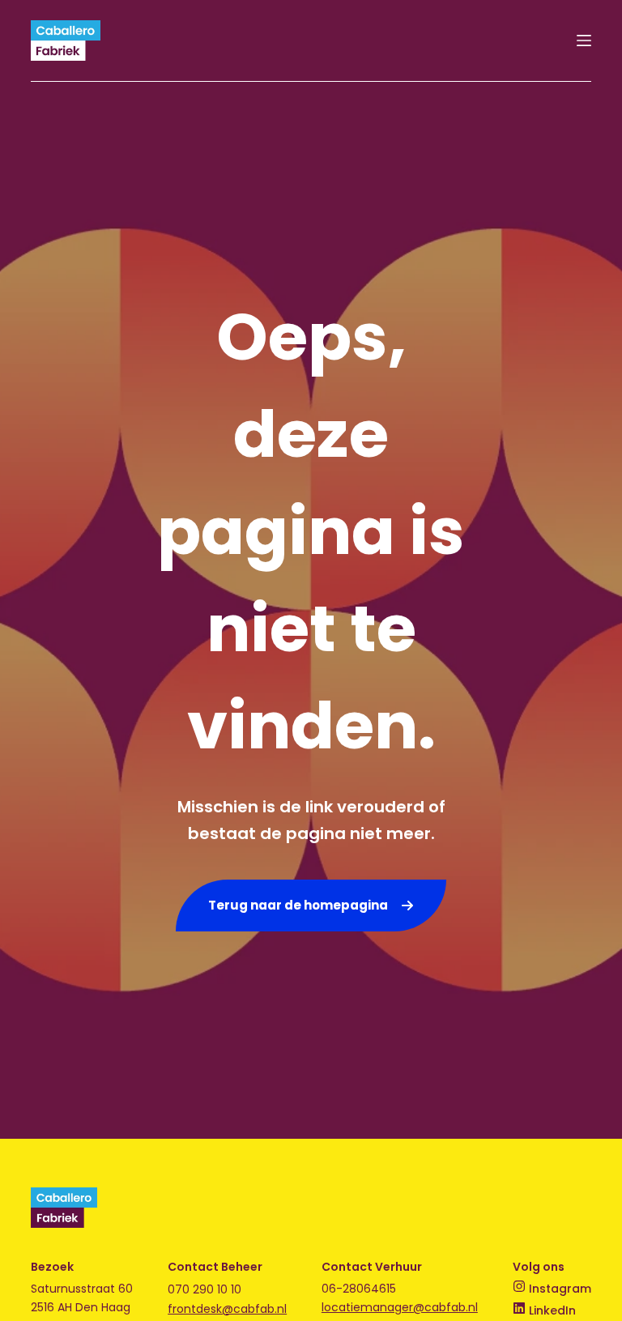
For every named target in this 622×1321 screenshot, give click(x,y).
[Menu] (584, 40)
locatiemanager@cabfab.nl (400, 1307)
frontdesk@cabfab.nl (227, 1309)
